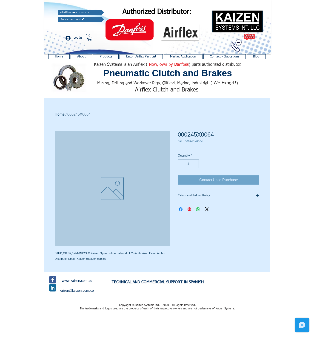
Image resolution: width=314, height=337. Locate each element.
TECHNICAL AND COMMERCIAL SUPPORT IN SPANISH (158, 282)
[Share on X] (207, 209)
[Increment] (195, 164)
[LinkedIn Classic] (52, 287)
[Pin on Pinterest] (189, 209)
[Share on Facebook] (180, 209)
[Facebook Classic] (52, 279)
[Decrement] (181, 164)
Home (60, 114)
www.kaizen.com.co (77, 281)
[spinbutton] (188, 164)
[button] (89, 37)
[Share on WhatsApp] (198, 209)
